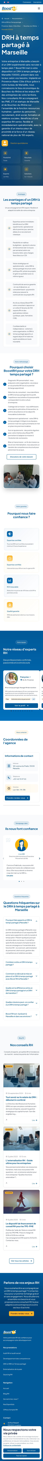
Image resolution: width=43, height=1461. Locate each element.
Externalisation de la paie (12, 1369)
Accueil (6, 1388)
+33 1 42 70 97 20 (19, 779)
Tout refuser (31, 1450)
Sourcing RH (7, 1374)
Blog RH (6, 1394)
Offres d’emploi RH (10, 1410)
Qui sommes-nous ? (10, 1399)
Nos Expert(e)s (8, 1404)
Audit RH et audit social (12, 1353)
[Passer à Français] (4, 2)
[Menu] (38, 8)
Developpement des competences (16, 1359)
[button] (3, 858)
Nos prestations (10, 1347)
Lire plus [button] (10, 875)
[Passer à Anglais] (8, 2)
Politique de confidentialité (12, 1445)
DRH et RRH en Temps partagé (14, 1364)
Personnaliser (12, 1450)
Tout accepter (21, 1456)
